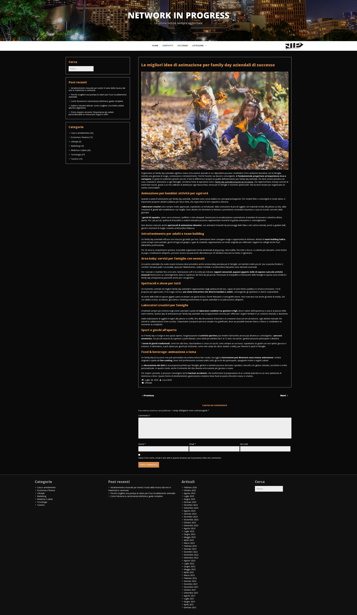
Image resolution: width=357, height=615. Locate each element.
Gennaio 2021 (190, 607)
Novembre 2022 (191, 554)
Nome (142, 444)
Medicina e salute (79, 150)
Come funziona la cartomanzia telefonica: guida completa (97, 101)
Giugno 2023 (189, 534)
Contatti (167, 45)
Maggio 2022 (190, 569)
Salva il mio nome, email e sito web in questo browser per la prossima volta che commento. (179, 458)
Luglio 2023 (189, 531)
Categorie (198, 45)
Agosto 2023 (189, 528)
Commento (144, 415)
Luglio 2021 (189, 598)
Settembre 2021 (191, 592)
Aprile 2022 (189, 572)
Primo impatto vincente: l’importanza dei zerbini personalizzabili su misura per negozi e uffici (91, 113)
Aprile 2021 (189, 604)
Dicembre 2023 (191, 516)
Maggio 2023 (190, 537)
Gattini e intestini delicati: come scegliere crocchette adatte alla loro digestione (96, 106)
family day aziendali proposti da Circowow (234, 182)
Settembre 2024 (191, 508)
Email (192, 444)
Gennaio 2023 (190, 549)
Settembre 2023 (191, 525)
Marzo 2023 (189, 543)
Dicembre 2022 (191, 551)
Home (155, 45)
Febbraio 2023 (190, 546)
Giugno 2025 (189, 499)
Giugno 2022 (189, 566)
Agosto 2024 (189, 510)
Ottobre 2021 (190, 590)
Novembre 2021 (191, 587)
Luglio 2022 (189, 563)
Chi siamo (182, 45)
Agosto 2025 (189, 493)
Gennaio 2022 (190, 581)
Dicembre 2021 (191, 584)
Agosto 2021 (189, 595)
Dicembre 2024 (191, 505)
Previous (149, 395)
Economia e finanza (80, 137)
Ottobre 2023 (190, 522)
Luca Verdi (167, 380)
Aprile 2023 (189, 540)
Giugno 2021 (189, 601)
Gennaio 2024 (190, 513)
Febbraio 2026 (190, 487)
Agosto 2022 (189, 560)
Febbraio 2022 (190, 578)
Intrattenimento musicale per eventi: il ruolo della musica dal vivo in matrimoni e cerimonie (97, 89)
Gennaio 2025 (190, 502)
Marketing (75, 146)
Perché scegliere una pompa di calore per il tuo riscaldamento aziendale (98, 95)
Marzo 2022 (189, 575)
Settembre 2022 (191, 557)
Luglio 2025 (189, 496)
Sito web (244, 444)
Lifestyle (148, 382)
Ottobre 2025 (190, 490)
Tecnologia (76, 154)
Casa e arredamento (80, 133)
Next (283, 395)
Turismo (74, 159)
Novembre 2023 (191, 519)
